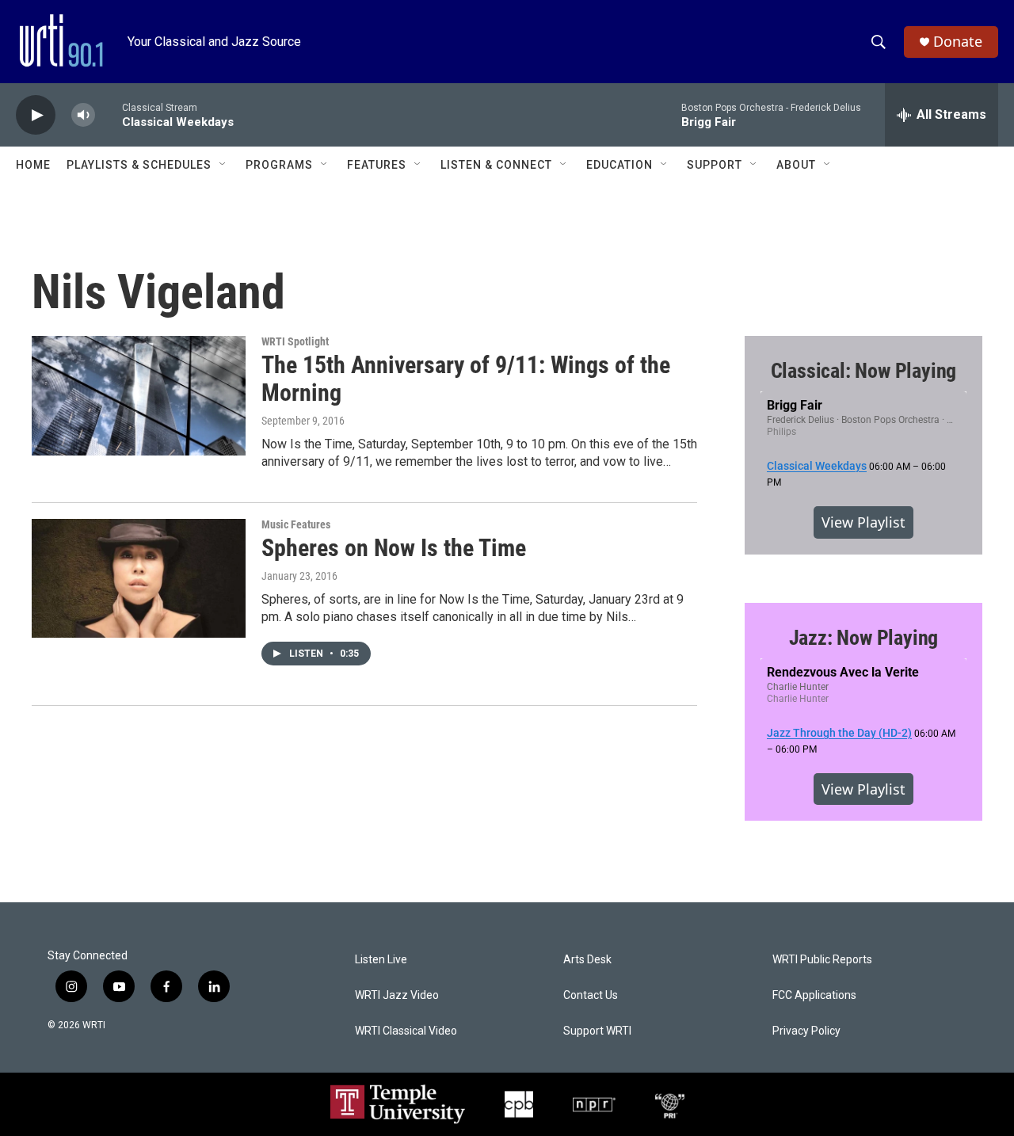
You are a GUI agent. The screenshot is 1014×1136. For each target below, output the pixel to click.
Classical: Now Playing (864, 371)
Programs (279, 164)
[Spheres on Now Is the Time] (139, 578)
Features (376, 164)
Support (714, 164)
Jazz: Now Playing (864, 638)
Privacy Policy (806, 1031)
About (796, 164)
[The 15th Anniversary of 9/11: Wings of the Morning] (139, 395)
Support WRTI (597, 1031)
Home (33, 164)
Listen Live (381, 960)
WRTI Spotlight (295, 341)
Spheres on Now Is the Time (393, 548)
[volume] (83, 115)
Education (619, 164)
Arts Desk (587, 960)
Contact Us (590, 995)
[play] (35, 115)
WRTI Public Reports (822, 960)
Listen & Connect (496, 164)
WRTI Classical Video (406, 1031)
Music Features (295, 524)
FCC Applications (814, 995)
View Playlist (863, 522)
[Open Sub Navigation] (223, 164)
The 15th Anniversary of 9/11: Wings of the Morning (465, 378)
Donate (957, 41)
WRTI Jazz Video (397, 995)
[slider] (108, 114)
